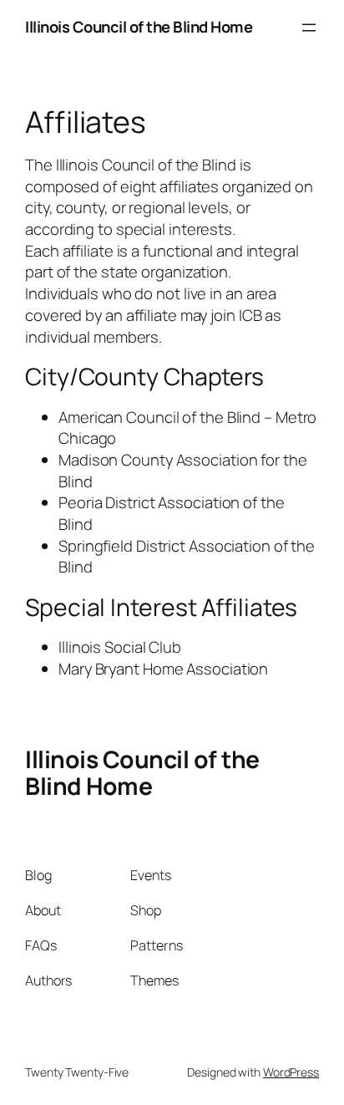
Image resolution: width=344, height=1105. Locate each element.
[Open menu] (309, 28)
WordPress (291, 1072)
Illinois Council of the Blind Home (138, 27)
